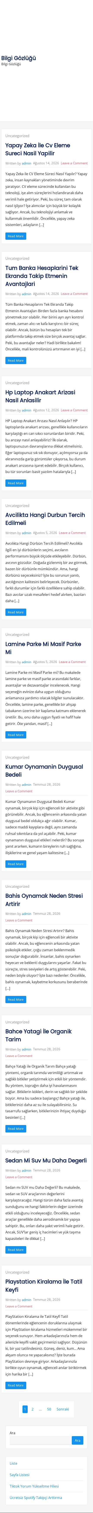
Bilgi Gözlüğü (18, 58)
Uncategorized (17, 135)
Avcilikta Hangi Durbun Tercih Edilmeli (45, 519)
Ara (12, 1432)
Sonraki (63, 1409)
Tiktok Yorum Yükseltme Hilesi (34, 1486)
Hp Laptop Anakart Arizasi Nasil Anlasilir (40, 396)
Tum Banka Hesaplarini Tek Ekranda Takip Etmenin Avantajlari (41, 276)
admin (26, 163)
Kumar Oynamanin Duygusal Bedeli (44, 771)
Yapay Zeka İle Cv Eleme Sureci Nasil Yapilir (37, 149)
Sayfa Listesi (19, 1474)
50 (49, 1409)
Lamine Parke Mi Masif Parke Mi (43, 648)
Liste (13, 1463)
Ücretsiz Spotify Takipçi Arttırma (36, 1497)
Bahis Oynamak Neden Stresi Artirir (44, 900)
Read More (17, 237)
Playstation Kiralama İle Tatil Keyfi (43, 1285)
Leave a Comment (74, 163)
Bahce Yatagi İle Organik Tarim (38, 1035)
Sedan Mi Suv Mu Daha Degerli (46, 1160)
